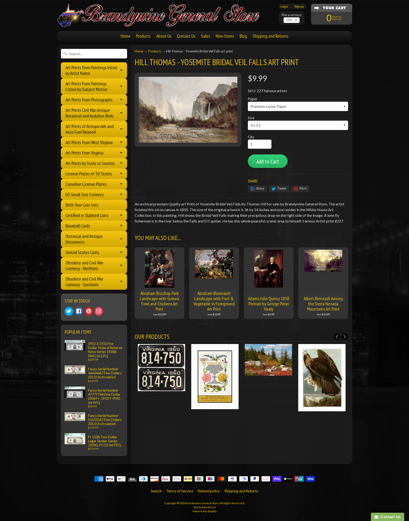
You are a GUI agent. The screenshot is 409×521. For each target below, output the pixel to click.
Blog (243, 36)
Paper (253, 98)
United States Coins (82, 252)
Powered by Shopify (205, 511)
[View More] (161, 388)
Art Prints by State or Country (90, 163)
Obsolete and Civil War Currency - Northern (84, 266)
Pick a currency (292, 15)
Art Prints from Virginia (84, 153)
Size (251, 117)
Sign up (299, 6)
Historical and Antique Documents (84, 239)
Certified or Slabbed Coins (87, 215)
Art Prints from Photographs (89, 100)
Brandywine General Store (202, 503)
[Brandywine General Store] (163, 20)
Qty (251, 136)
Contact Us (186, 36)
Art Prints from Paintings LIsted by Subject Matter (86, 86)
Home (125, 36)
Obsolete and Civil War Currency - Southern (84, 282)
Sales (205, 36)
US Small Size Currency (85, 194)
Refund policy (209, 491)
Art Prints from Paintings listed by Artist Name (91, 70)
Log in (284, 6)
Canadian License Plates (86, 184)
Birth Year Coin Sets (82, 205)
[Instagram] (98, 311)
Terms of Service (179, 491)
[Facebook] (79, 311)
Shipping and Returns (270, 36)
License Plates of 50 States (89, 174)
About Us (163, 36)
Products (143, 36)
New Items (225, 36)
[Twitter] (69, 311)
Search (156, 491)
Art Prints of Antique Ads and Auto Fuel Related (90, 129)
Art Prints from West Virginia (89, 142)
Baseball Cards (78, 226)
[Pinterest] (88, 311)
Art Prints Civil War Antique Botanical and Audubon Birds (89, 113)
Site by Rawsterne (204, 507)
